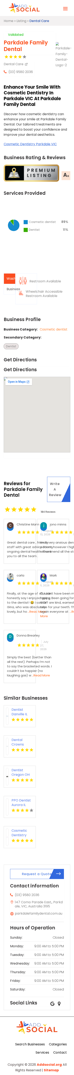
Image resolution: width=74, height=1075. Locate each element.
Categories (58, 1044)
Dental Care (39, 21)
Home (8, 21)
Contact (60, 1052)
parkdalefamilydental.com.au (38, 913)
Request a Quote (37, 874)
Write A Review (55, 489)
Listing (21, 21)
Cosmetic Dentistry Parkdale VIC (30, 144)
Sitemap (51, 1070)
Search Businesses (30, 1044)
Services (42, 1052)
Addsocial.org (49, 1064)
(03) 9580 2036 (20, 72)
